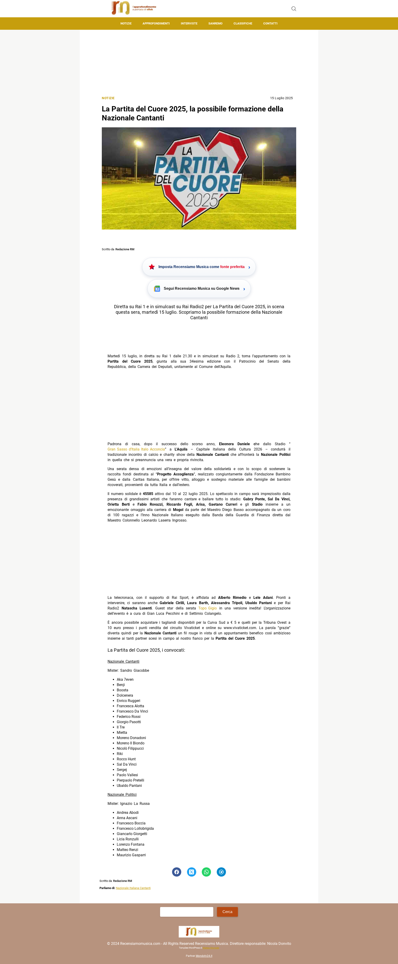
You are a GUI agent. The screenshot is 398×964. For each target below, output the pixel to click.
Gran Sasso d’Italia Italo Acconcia (136, 449)
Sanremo (215, 23)
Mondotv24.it (204, 956)
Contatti (270, 23)
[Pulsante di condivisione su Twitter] (191, 872)
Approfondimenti (156, 23)
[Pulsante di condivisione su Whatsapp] (206, 872)
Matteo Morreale (211, 948)
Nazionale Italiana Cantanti (133, 888)
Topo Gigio (207, 608)
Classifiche (243, 23)
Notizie (126, 23)
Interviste (189, 23)
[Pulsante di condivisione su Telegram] (221, 872)
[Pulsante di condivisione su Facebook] (176, 872)
